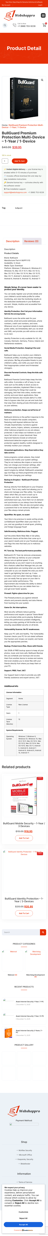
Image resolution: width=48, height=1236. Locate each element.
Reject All (23, 1218)
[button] (43, 15)
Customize (23, 1212)
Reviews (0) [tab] (31, 241)
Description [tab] (12, 241)
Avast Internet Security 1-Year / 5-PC (30, 1016)
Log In (40, 5)
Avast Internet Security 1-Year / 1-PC (30, 1002)
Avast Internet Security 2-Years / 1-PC (29, 1031)
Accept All (23, 1225)
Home (4, 125)
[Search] (43, 932)
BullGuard (14, 258)
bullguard (18, 208)
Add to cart (20, 161)
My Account (6, 5)
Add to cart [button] (24, 838)
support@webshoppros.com (15, 192)
